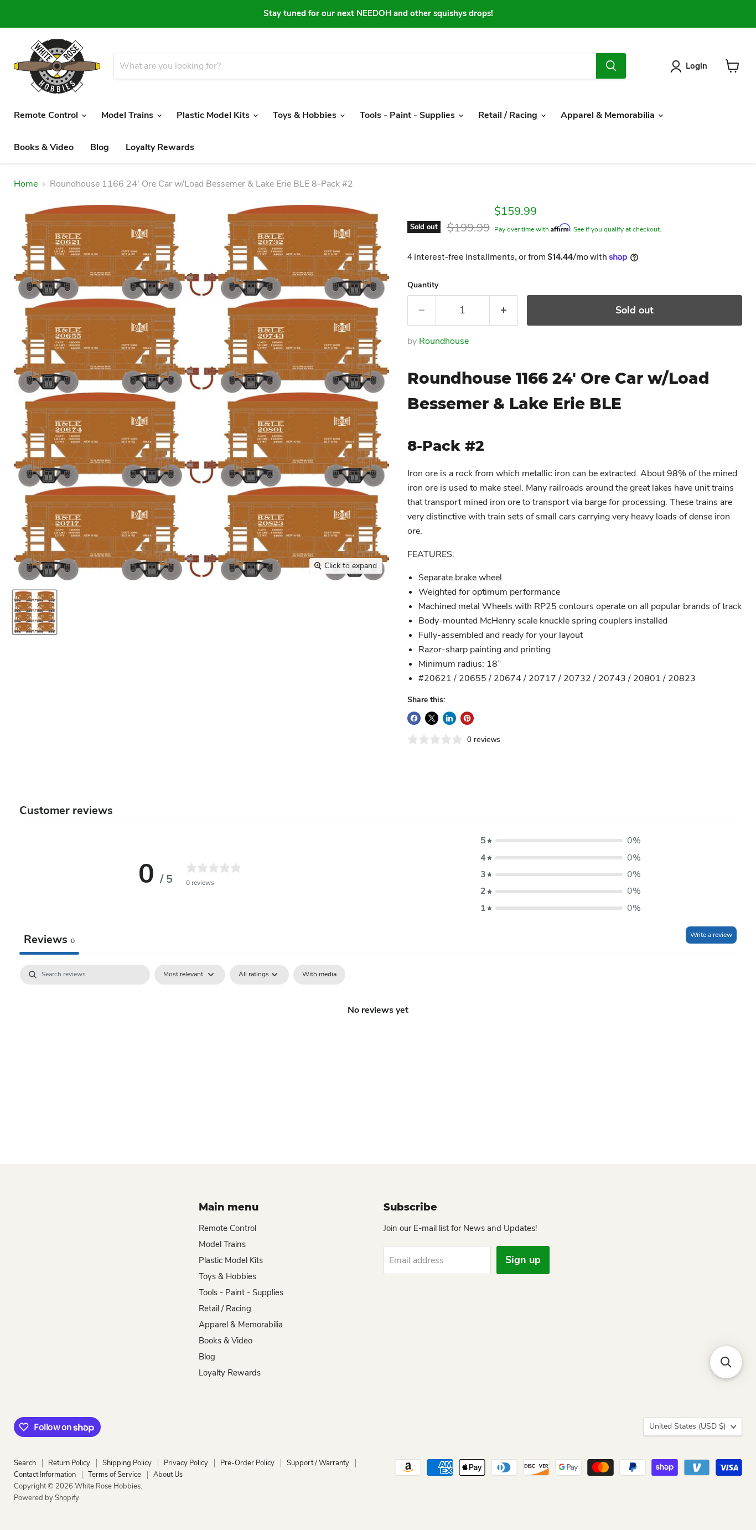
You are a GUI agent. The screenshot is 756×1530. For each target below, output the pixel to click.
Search (25, 1463)
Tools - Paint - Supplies (408, 115)
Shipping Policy (127, 1463)
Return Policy (69, 1463)
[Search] (611, 66)
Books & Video (44, 147)
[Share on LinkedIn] (449, 718)
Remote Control (47, 115)
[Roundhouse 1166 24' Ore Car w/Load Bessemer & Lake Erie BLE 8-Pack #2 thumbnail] (34, 612)
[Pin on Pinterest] (467, 718)
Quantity (422, 285)
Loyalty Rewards (160, 147)
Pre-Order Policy (247, 1463)
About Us (168, 1475)
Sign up (523, 1259)
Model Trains (128, 115)
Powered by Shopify (46, 1498)
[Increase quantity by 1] (504, 310)
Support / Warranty (318, 1463)
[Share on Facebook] (414, 718)
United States (687, 1426)
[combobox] (355, 66)
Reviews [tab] (49, 939)
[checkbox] (319, 975)
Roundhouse (444, 341)
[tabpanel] (378, 1047)
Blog (99, 147)
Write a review (711, 934)
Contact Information (45, 1475)
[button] (560, 841)
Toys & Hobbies (306, 115)
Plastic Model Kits (214, 115)
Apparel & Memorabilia (609, 115)
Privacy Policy (186, 1463)
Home (26, 184)
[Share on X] (431, 718)
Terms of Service (114, 1475)
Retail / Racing (509, 115)
